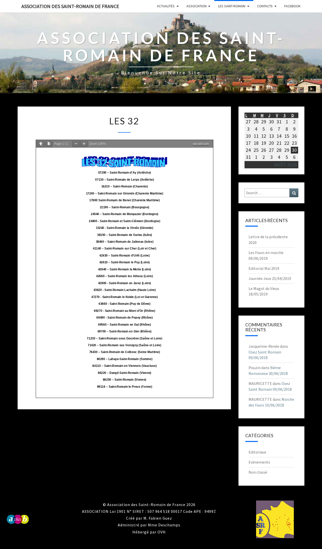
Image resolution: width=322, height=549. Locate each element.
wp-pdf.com (201, 143)
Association (196, 6)
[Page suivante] (49, 144)
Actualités (166, 6)
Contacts (265, 6)
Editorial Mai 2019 (264, 268)
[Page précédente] (41, 144)
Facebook (292, 6)
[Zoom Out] (76, 144)
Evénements (259, 462)
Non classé (258, 472)
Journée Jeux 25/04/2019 (270, 278)
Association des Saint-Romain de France (70, 6)
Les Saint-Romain (231, 6)
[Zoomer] (84, 144)
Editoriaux (257, 452)
